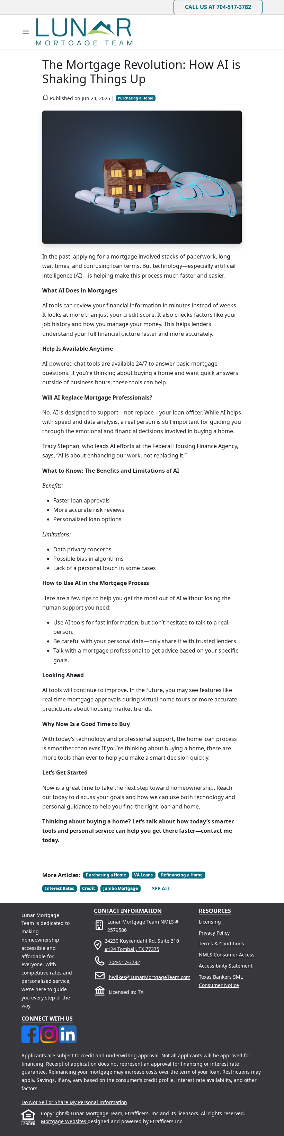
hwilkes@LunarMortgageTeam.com (149, 977)
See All (161, 888)
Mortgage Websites (64, 1121)
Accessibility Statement (225, 965)
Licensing (210, 921)
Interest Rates (59, 888)
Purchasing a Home (135, 98)
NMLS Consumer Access (227, 954)
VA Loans (143, 875)
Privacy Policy (214, 932)
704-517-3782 (124, 962)
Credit (88, 888)
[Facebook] (30, 1029)
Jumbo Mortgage (120, 888)
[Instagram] (49, 1029)
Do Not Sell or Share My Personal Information (74, 1102)
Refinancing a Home (182, 875)
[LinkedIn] (68, 1029)
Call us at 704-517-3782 (218, 7)
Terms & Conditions (221, 943)
